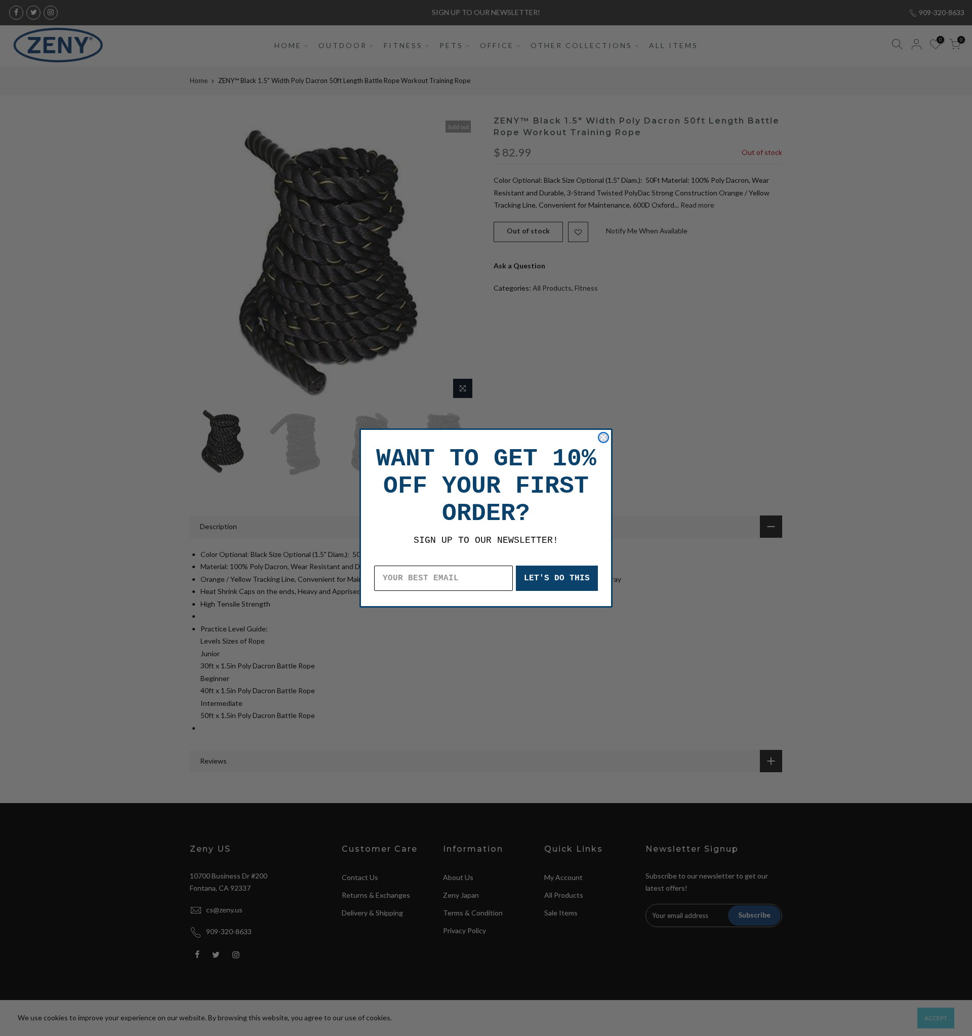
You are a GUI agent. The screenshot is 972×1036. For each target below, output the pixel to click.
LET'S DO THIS (557, 578)
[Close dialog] (603, 437)
